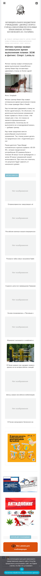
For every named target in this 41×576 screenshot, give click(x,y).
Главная (9, 39)
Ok (22, 569)
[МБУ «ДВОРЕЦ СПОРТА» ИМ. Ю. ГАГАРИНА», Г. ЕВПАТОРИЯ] (20, 6)
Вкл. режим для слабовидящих (22, 547)
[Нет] (39, 566)
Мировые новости (19, 39)
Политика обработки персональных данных (21, 573)
